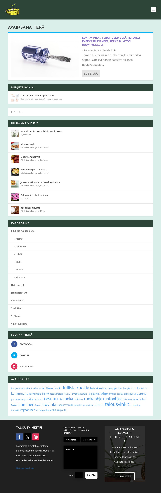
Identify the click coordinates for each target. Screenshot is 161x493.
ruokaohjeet (113, 398)
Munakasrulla (28, 144)
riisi (61, 399)
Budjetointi (25, 98)
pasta (132, 393)
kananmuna (19, 393)
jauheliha (120, 388)
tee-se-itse (135, 405)
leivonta (75, 393)
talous (99, 404)
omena (112, 393)
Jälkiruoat (21, 246)
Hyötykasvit (26, 134)
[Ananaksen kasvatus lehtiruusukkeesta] (15, 133)
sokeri (143, 399)
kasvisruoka (35, 393)
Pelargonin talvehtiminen (34, 195)
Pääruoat (44, 147)
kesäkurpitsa (56, 393)
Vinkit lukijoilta (104, 50)
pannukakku (123, 393)
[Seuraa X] (27, 436)
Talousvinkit (56, 98)
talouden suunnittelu (84, 405)
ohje (104, 393)
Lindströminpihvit (30, 156)
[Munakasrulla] (15, 146)
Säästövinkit (17, 300)
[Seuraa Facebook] (19, 436)
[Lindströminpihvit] (15, 159)
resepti (51, 398)
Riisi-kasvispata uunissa (33, 169)
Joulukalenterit (19, 292)
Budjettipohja (44, 98)
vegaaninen (27, 410)
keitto (45, 393)
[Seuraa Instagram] (35, 436)
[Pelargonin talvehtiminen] (15, 197)
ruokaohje (93, 398)
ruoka (68, 398)
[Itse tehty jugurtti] (15, 210)
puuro (40, 399)
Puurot (19, 269)
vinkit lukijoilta (58, 410)
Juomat (19, 238)
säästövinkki (65, 405)
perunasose (17, 399)
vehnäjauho (42, 410)
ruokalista (78, 399)
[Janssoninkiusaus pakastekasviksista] (15, 184)
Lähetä (91, 475)
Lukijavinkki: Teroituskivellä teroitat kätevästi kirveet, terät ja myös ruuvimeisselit (111, 41)
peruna (141, 393)
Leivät (19, 254)
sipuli (136, 399)
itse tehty (109, 388)
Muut (42, 211)
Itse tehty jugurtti (30, 207)
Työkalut (16, 316)
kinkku (67, 393)
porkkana (30, 399)
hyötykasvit (97, 388)
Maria (93, 50)
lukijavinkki (94, 393)
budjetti (28, 388)
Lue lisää (91, 73)
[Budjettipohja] (15, 98)
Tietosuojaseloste (25, 468)
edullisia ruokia (74, 388)
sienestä (128, 399)
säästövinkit (46, 404)
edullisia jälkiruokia (45, 388)
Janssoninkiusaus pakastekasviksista (40, 182)
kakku (144, 388)
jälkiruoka (133, 388)
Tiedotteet (16, 308)
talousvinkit (117, 404)
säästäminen (22, 404)
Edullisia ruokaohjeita (30, 147)
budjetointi (17, 388)
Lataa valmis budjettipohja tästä (38, 95)
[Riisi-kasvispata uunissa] (15, 172)
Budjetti (34, 98)
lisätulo (83, 393)
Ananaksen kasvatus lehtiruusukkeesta (42, 131)
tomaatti (15, 410)
